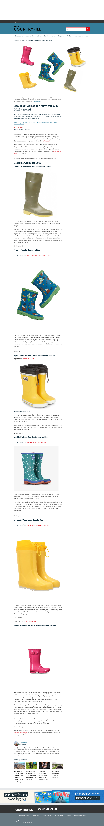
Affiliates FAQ (38, 101)
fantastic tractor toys (20, 733)
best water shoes (31, 621)
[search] (88, 29)
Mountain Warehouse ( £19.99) (38, 525)
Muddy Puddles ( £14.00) (36, 442)
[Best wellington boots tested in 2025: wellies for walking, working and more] (31, 765)
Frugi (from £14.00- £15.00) (39, 255)
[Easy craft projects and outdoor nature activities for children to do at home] (44, 765)
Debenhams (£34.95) (29, 359)
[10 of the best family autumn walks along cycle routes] (57, 765)
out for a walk (46, 141)
